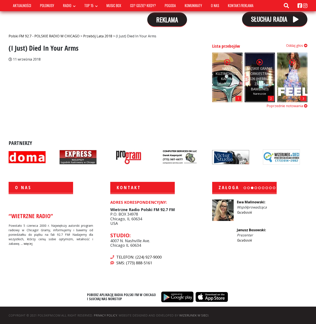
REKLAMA (167, 19)
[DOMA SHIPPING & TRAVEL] (27, 156)
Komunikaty (193, 5)
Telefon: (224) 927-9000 (139, 257)
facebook (244, 212)
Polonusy (47, 5)
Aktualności (22, 5)
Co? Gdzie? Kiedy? (143, 5)
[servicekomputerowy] (179, 156)
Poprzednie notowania (285, 105)
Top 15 (89, 5)
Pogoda (170, 5)
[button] (245, 188)
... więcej (26, 244)
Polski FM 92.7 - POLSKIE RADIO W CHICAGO (50, 15)
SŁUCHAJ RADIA (270, 18)
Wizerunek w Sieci (193, 315)
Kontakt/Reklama (240, 5)
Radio (67, 5)
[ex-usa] (78, 156)
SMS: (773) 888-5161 (134, 262)
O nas (215, 5)
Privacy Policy (105, 315)
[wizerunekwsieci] (281, 156)
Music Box (113, 5)
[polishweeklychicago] (128, 156)
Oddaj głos (295, 45)
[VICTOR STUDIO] (230, 156)
